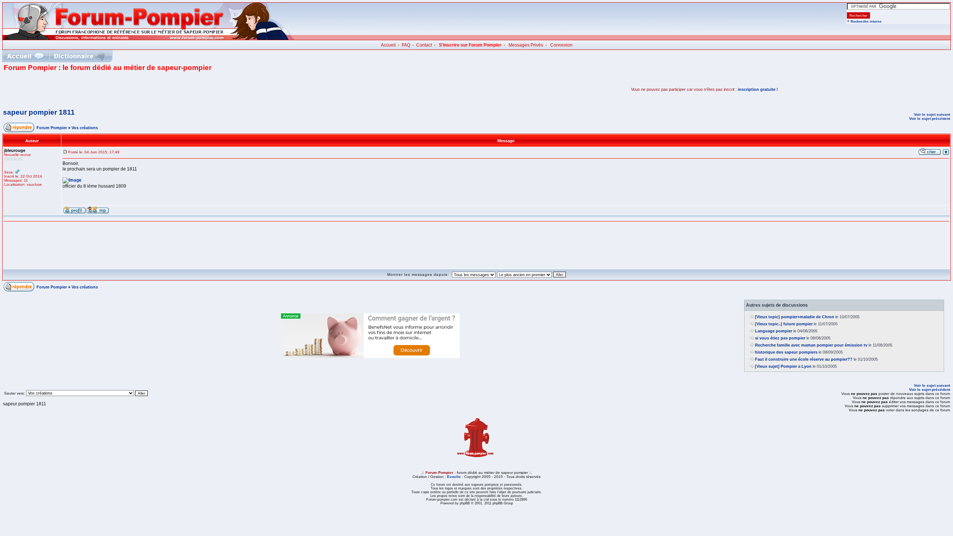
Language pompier (773, 331)
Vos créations (84, 127)
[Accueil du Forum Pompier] (25, 56)
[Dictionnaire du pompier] (79, 56)
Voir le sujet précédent (929, 119)
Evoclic (454, 477)
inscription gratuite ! (758, 89)
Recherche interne (866, 21)
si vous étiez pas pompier (780, 338)
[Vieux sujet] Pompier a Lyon (783, 366)
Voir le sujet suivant (932, 114)
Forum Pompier (51, 127)
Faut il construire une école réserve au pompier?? (803, 359)
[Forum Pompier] (148, 38)
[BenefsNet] (370, 356)
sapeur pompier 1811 (39, 112)
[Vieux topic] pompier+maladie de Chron (794, 317)
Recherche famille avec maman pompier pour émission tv (811, 345)
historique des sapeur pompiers (786, 352)
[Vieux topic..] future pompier (784, 324)
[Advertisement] (91, 89)
